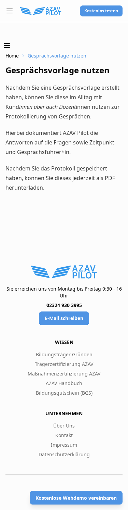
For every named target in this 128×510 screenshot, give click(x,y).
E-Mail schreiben (64, 318)
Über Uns (64, 425)
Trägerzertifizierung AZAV (64, 364)
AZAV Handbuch (64, 383)
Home (12, 55)
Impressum (64, 445)
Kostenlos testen (101, 11)
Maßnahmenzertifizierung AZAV (64, 373)
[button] (9, 11)
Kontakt (64, 435)
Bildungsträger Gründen (64, 354)
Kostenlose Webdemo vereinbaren (76, 498)
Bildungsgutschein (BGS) (64, 393)
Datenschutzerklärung (64, 454)
